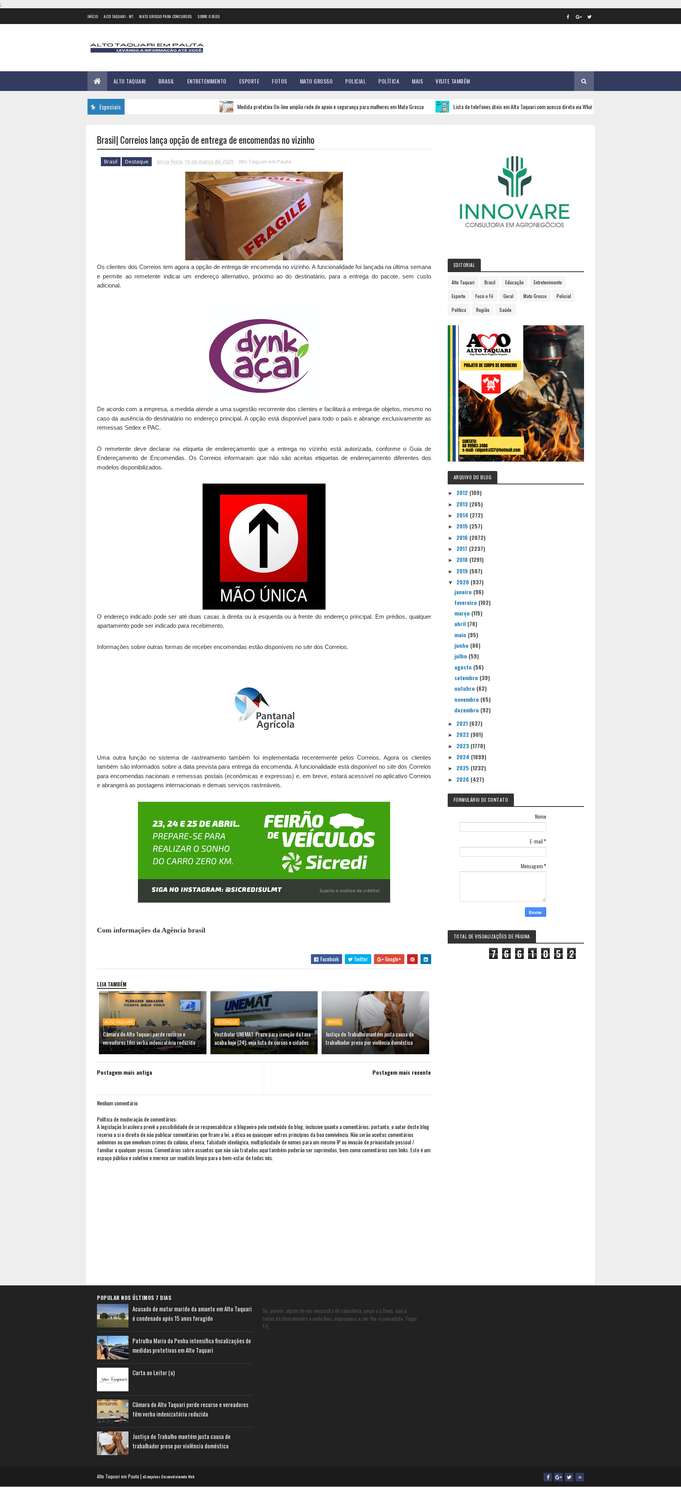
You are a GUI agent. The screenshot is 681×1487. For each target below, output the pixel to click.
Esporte (249, 81)
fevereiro (466, 602)
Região (482, 309)
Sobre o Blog (208, 16)
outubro (465, 688)
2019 (462, 571)
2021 (462, 723)
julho (461, 656)
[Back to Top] (579, 1477)
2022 (463, 734)
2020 (463, 582)
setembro (467, 677)
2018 (462, 559)
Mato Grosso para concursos (165, 16)
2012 (462, 492)
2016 (462, 537)
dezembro (467, 710)
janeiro (463, 592)
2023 (463, 746)
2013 (462, 504)
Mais (417, 81)
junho (462, 645)
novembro (467, 699)
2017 (462, 548)
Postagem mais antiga (124, 1072)
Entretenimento (207, 81)
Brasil (166, 81)
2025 (463, 768)
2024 (463, 757)
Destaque (137, 161)
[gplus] (579, 16)
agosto (463, 667)
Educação (514, 282)
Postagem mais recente (401, 1072)
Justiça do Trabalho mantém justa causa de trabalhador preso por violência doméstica (370, 1038)
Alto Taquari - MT (118, 16)
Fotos (279, 81)
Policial (355, 81)
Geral (508, 296)
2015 (462, 526)
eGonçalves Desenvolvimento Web (168, 1477)
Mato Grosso (316, 81)
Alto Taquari (130, 81)
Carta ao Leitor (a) (153, 1372)
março (462, 613)
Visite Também (452, 81)
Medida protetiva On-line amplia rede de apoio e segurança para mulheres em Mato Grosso (300, 106)
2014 (463, 515)
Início (92, 16)
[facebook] (568, 16)
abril (460, 623)
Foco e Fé (484, 296)
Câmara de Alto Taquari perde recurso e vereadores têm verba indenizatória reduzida (149, 1038)
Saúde (505, 309)
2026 (463, 779)
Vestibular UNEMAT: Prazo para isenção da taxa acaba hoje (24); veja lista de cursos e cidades (262, 1038)
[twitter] (589, 16)
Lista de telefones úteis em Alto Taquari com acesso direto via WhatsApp (498, 106)
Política (388, 81)
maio (461, 634)
